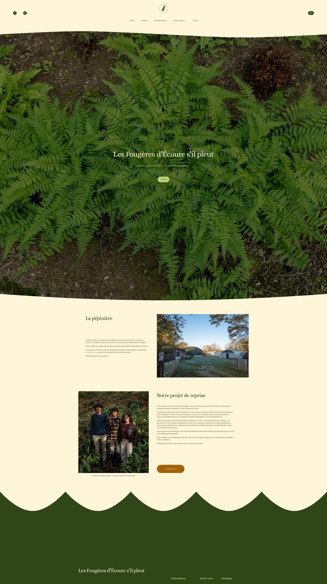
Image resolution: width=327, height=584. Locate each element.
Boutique (144, 21)
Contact (195, 21)
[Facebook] (15, 13)
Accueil (131, 21)
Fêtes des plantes (160, 21)
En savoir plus (170, 469)
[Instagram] (25, 13)
